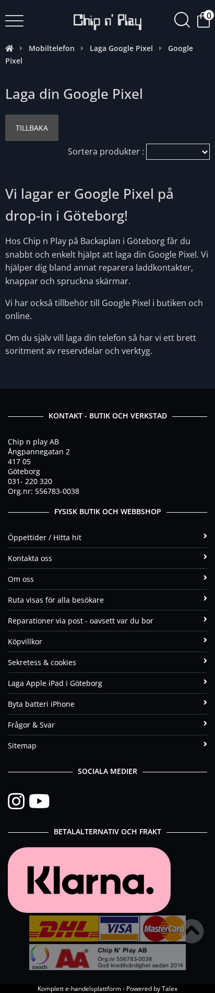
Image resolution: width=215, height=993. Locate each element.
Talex (169, 988)
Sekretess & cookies (42, 662)
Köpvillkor (25, 641)
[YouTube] (39, 801)
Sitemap (22, 745)
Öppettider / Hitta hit (44, 537)
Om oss (21, 579)
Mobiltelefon (52, 48)
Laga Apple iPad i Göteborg (55, 683)
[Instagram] (18, 801)
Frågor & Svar (31, 725)
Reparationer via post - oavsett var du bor (80, 621)
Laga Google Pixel (121, 48)
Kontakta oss (30, 558)
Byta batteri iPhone (41, 704)
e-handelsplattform (93, 988)
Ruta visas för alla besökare (56, 600)
